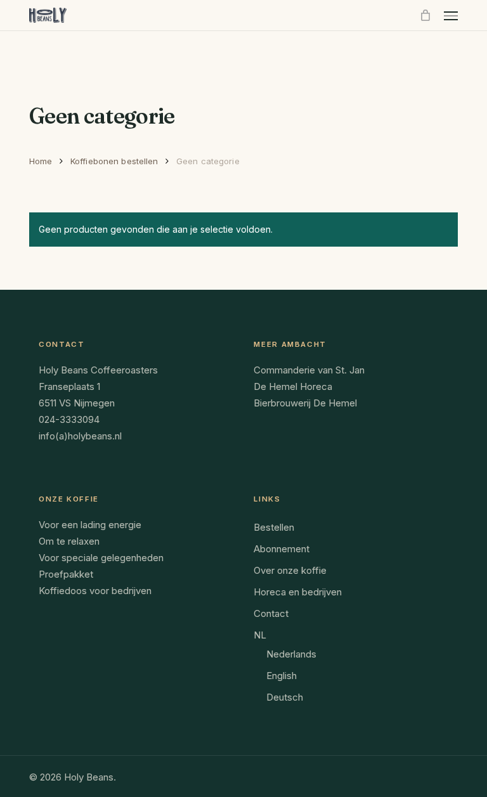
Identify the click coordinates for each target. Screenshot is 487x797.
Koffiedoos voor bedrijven (95, 591)
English (281, 676)
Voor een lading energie (90, 525)
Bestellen (274, 527)
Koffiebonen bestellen (114, 161)
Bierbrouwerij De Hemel (305, 403)
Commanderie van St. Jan (309, 370)
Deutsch (284, 697)
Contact (271, 613)
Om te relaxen (69, 541)
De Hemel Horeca (293, 386)
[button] (451, 15)
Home (41, 161)
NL (260, 635)
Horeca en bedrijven (298, 592)
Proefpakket (66, 574)
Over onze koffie (290, 570)
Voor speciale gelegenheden (101, 558)
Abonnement (281, 549)
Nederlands (291, 654)
